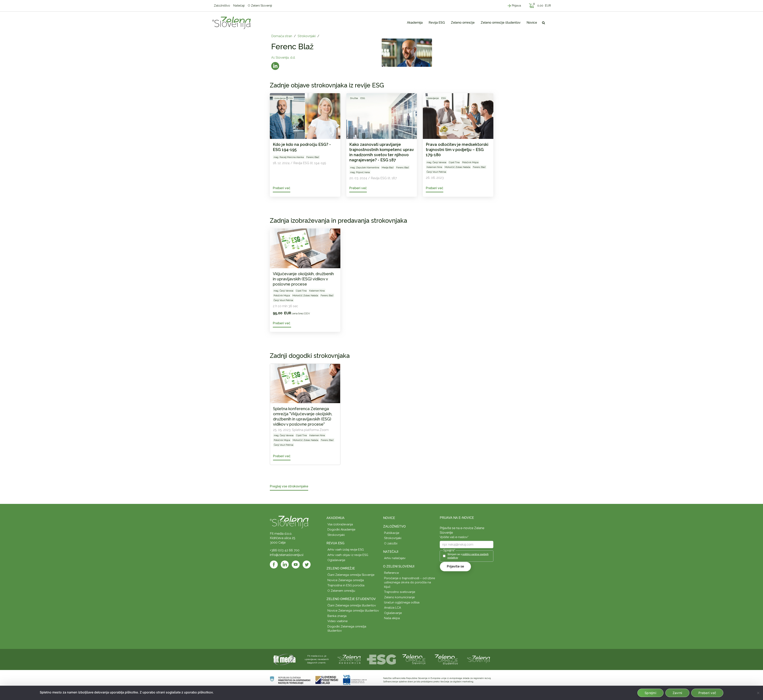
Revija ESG (335, 543)
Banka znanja (337, 616)
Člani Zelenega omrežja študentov (351, 605)
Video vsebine (337, 621)
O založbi (390, 543)
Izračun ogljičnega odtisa (401, 602)
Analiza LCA (392, 607)
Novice (389, 518)
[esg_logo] (381, 659)
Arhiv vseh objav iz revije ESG (347, 555)
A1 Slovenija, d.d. (283, 57)
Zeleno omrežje (340, 568)
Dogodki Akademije (341, 529)
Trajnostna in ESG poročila (345, 585)
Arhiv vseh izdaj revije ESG (345, 549)
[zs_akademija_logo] (349, 659)
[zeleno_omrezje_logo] (413, 659)
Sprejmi (650, 693)
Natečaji (390, 552)
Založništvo (394, 526)
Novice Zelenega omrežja (345, 580)
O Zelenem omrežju (341, 591)
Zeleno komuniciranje (399, 597)
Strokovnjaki (307, 36)
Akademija (335, 518)
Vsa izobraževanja (340, 524)
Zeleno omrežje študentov (351, 599)
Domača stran (281, 36)
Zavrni (677, 693)
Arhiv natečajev (395, 558)
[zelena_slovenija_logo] (478, 659)
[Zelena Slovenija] (231, 22)
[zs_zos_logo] (446, 659)
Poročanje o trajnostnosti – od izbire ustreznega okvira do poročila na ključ (409, 582)
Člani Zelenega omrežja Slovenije (350, 575)
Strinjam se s (468, 556)
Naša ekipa (392, 618)
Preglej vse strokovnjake (289, 486)
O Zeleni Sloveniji (398, 566)
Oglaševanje (336, 560)
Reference (391, 573)
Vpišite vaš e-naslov (454, 537)
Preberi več (707, 693)
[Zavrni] (758, 693)
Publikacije (391, 533)
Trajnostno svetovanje (399, 592)
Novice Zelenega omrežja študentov (353, 610)
